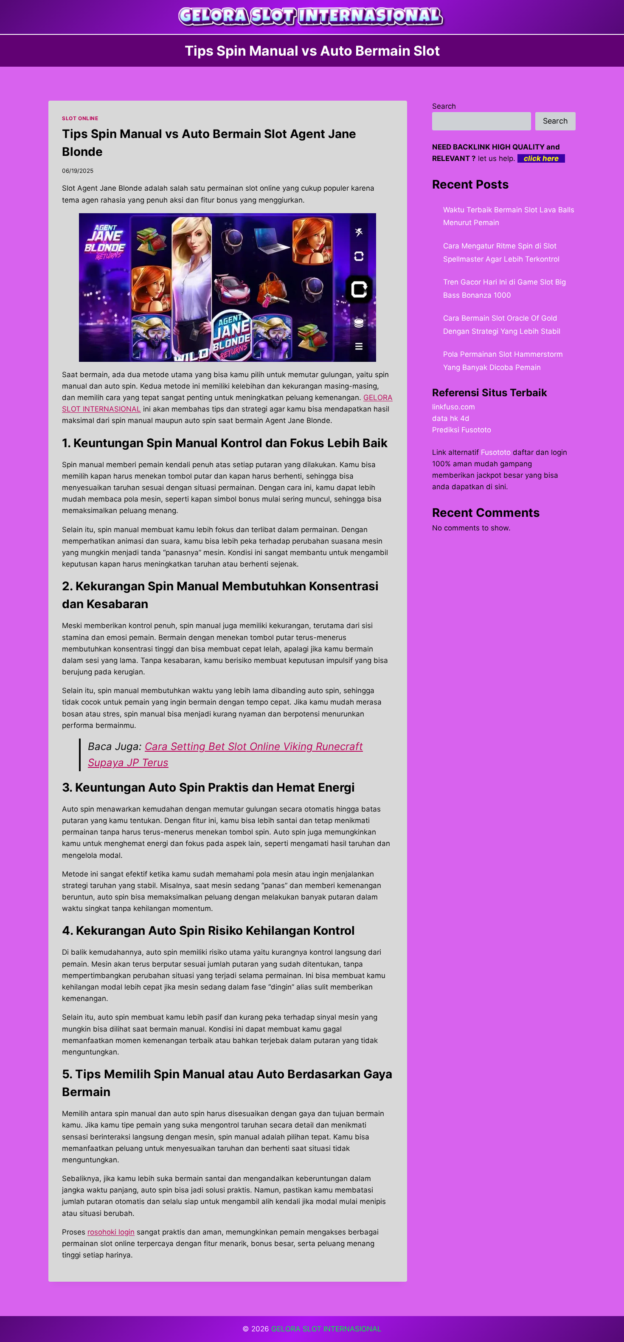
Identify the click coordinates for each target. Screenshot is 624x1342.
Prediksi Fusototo (461, 430)
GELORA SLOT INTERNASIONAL (326, 1329)
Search (444, 106)
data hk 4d (450, 418)
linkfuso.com (453, 407)
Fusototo (496, 452)
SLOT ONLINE (80, 118)
